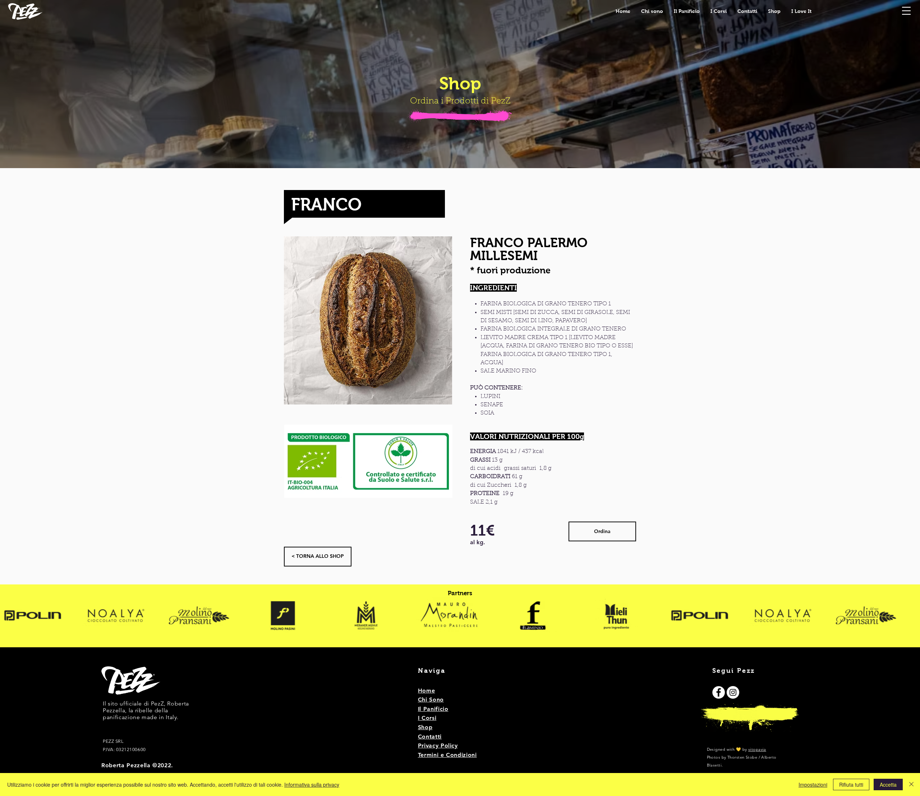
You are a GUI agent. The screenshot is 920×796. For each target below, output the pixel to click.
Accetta (888, 784)
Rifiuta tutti (851, 784)
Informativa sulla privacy (311, 784)
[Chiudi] (911, 784)
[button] (906, 11)
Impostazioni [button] (813, 784)
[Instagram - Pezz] (733, 692)
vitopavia (757, 749)
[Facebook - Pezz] (718, 692)
